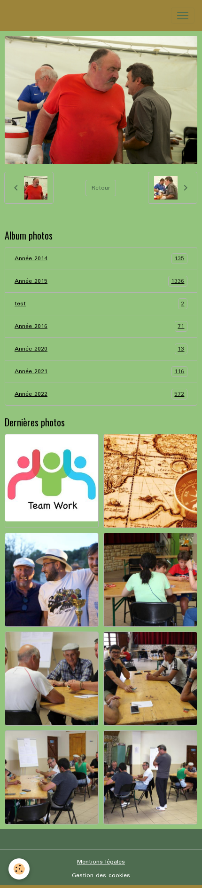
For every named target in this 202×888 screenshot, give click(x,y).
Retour (101, 188)
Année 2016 (99, 326)
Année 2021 (99, 372)
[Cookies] (19, 869)
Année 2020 (99, 349)
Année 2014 (99, 259)
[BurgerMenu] (182, 16)
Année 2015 (99, 281)
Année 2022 (99, 394)
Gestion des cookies (101, 875)
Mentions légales (101, 862)
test (99, 304)
